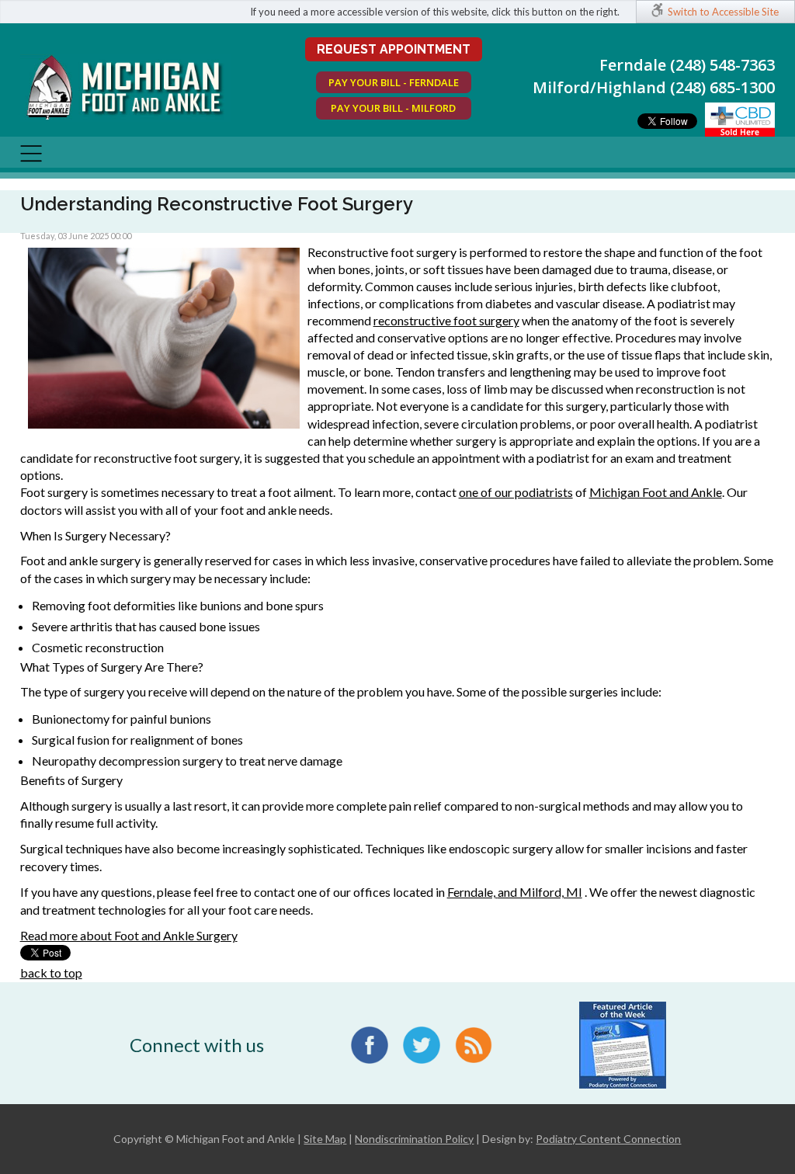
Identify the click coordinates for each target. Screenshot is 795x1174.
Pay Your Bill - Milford (393, 108)
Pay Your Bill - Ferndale (393, 82)
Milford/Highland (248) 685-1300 (654, 87)
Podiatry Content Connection (608, 1138)
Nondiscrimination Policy (414, 1138)
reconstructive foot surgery (446, 320)
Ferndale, (472, 891)
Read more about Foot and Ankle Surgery (129, 935)
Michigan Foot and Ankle (655, 492)
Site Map (325, 1138)
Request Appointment (393, 49)
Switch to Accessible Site (723, 11)
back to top (51, 972)
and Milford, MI (540, 891)
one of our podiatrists (516, 492)
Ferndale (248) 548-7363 (687, 64)
